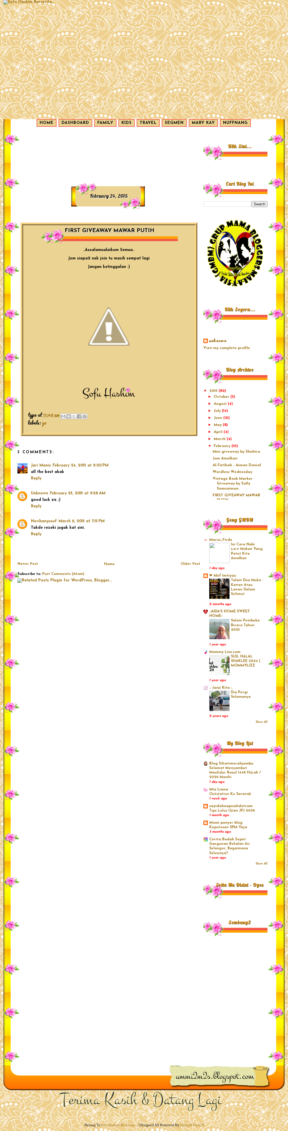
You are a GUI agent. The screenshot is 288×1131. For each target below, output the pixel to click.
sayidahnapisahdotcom (231, 806)
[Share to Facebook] (79, 416)
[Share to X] (74, 416)
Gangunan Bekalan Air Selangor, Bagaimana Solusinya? (229, 848)
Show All (261, 722)
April (219, 432)
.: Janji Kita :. (221, 688)
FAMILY (105, 123)
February (222, 446)
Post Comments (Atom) (63, 574)
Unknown (39, 493)
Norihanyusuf (44, 521)
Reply (36, 478)
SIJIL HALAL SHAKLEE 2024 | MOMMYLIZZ (245, 661)
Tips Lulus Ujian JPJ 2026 (232, 810)
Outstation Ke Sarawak (230, 794)
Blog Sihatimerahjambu (231, 763)
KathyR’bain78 (192, 1125)
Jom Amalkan (225, 458)
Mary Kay (203, 123)
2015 (214, 391)
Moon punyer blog (225, 823)
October (222, 397)
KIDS (127, 123)
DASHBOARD (75, 123)
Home (109, 564)
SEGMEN (174, 123)
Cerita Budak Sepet (227, 839)
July (218, 411)
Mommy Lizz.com (224, 652)
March (220, 439)
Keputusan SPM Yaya (228, 827)
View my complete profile (226, 348)
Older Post (190, 564)
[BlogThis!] (68, 416)
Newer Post (27, 564)
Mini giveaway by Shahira (236, 452)
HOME (46, 123)
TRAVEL (148, 123)
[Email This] (63, 416)
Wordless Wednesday (232, 472)
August (221, 404)
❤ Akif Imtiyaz (222, 575)
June (218, 418)
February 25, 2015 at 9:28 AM (77, 493)
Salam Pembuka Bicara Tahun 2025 (245, 625)
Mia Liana (218, 789)
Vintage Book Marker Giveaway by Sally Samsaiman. (233, 483)
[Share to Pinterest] (84, 416)
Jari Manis (41, 465)
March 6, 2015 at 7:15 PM (81, 521)
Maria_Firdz (220, 540)
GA (44, 422)
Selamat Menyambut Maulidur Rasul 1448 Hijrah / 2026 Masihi (235, 772)
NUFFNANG (235, 123)
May (218, 425)
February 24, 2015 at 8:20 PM (81, 465)
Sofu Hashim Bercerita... (118, 1125)
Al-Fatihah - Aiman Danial (237, 465)
